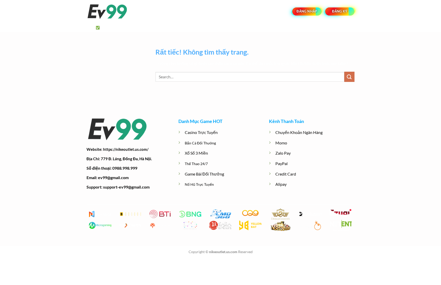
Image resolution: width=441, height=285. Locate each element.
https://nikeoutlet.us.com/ (126, 149)
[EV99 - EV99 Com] (112, 11)
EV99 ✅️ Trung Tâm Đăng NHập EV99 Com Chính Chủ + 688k (140, 28)
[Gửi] (349, 77)
